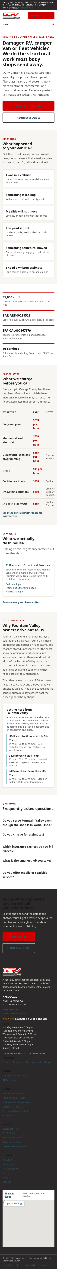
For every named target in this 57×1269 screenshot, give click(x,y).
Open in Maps (9, 1195)
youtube (7, 1062)
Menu (28, 24)
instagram (18, 1062)
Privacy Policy (8, 1265)
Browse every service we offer (21, 602)
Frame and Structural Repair (21, 587)
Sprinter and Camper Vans (17, 1102)
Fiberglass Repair (15, 591)
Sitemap (42, 1265)
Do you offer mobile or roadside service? (25, 875)
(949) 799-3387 (19, 936)
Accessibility (30, 1265)
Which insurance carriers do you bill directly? (28, 849)
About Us (7, 1159)
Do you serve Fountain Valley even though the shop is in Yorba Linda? (27, 823)
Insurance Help (11, 1128)
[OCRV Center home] (11, 15)
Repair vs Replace (12, 1141)
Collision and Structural (15, 1075)
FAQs (5, 1177)
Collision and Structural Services (28, 565)
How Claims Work (12, 1137)
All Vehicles (9, 1115)
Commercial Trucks (13, 1106)
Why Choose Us (11, 1168)
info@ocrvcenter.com (30, 7)
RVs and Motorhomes (14, 1093)
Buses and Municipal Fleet (17, 1111)
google (48, 1062)
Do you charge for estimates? (23, 834)
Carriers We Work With (15, 1146)
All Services (9, 1079)
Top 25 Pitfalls (10, 1133)
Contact (7, 1181)
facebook (31, 1062)
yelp (40, 1062)
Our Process (9, 1164)
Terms (19, 1265)
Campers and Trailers (14, 1097)
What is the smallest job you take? (27, 860)
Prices (6, 1173)
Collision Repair (14, 584)
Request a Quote (41, 15)
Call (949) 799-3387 (28, 106)
